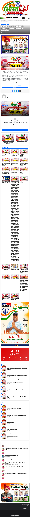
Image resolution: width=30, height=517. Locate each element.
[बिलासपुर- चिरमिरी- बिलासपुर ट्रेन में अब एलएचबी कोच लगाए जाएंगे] (15, 295)
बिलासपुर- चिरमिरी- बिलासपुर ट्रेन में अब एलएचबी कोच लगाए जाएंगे (15, 299)
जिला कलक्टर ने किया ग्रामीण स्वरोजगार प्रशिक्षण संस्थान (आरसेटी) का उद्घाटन (14, 382)
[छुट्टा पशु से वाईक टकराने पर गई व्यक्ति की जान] (24, 169)
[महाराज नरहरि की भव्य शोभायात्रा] (6, 277)
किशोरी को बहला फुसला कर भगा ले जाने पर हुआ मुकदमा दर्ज (12, 436)
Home (2, 20)
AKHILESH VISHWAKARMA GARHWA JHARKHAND (11, 464)
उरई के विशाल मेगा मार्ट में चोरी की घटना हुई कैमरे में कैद (12, 429)
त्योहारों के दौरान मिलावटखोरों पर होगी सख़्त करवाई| (23, 155)
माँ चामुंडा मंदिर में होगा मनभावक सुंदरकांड (6, 154)
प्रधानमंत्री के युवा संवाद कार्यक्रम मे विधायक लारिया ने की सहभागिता (14, 172)
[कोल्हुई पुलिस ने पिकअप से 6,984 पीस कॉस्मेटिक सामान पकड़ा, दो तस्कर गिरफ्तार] (15, 160)
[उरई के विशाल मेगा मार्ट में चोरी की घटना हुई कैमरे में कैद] (4, 430)
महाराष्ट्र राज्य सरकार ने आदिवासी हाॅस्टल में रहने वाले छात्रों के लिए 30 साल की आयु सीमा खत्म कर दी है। (5, 270)
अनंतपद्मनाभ (7, 456)
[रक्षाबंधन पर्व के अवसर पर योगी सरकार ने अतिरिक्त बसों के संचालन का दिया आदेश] (4, 427)
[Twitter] (14, 91)
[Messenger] (18, 91)
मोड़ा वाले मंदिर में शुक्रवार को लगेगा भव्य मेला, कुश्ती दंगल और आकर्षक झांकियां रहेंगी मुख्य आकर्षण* (9, 108)
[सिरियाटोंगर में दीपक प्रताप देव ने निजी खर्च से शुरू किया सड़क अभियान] (4, 409)
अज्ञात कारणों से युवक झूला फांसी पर (10, 422)
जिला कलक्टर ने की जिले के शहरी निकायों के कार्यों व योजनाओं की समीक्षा (14, 386)
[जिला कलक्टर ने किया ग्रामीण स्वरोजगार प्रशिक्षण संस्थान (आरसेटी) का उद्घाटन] (4, 383)
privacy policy (13, 514)
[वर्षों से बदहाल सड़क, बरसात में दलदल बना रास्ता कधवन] (4, 413)
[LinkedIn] (16, 91)
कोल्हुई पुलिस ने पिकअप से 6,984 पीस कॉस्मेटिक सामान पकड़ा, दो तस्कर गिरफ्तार (15, 163)
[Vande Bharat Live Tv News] (15, 8)
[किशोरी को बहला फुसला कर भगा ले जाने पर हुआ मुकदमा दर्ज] (4, 437)
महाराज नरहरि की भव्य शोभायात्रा (5, 279)
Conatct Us (16, 514)
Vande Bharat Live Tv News (20, 511)
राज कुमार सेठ (8, 94)
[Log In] (26, 18)
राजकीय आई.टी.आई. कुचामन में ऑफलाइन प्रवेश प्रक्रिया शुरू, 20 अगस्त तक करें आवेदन (15, 379)
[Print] (20, 91)
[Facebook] (12, 91)
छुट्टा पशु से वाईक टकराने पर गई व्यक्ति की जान (24, 172)
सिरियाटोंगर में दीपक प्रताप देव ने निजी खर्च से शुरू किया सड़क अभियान (14, 408)
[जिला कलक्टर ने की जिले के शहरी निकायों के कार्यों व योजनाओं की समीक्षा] (4, 387)
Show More (14, 87)
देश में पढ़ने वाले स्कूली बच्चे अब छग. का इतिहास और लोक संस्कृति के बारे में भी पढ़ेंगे (15, 389)
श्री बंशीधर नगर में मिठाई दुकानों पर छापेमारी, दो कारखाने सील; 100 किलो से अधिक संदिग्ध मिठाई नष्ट (6, 163)
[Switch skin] (28, 18)
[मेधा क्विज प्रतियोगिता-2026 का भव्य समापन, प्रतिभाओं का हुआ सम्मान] (4, 366)
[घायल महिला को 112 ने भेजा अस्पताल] (4, 420)
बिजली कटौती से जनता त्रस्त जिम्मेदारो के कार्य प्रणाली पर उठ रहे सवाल (15, 155)
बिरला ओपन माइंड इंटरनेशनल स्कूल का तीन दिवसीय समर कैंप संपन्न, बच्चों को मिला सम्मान (14, 459)
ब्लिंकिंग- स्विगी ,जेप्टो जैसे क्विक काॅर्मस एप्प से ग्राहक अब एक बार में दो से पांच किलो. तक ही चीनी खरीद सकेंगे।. (24, 163)
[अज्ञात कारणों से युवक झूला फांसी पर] (4, 423)
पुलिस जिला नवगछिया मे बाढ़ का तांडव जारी (5, 299)
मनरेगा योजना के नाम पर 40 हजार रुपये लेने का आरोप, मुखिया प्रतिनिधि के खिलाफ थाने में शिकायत (16, 415)
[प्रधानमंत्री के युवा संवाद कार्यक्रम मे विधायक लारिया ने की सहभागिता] (15, 169)
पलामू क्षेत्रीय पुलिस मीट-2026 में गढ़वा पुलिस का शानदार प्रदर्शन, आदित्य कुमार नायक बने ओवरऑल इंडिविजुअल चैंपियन (16, 474)
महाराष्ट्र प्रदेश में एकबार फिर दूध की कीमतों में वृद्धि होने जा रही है (11, 455)
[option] (15, 108)
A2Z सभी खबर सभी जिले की (10, 20)
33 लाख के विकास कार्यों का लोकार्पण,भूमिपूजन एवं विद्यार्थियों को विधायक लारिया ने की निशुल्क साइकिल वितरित (5, 173)
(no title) (21, 181)
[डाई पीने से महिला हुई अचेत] (4, 434)
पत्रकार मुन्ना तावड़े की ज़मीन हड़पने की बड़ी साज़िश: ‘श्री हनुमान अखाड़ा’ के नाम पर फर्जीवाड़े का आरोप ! (6, 182)
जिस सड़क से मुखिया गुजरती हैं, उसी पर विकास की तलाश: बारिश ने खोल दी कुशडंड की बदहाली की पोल (17, 375)
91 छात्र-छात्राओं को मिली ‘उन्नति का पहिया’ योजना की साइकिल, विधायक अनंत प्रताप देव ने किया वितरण (17, 393)
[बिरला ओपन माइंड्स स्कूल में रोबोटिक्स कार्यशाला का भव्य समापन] (4, 373)
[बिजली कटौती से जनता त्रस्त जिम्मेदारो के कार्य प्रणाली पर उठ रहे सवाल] (15, 151)
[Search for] (29, 18)
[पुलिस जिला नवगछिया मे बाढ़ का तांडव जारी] (6, 295)
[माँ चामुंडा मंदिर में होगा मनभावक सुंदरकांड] (6, 151)
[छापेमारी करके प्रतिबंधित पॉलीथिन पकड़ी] (4, 406)
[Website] (7, 97)
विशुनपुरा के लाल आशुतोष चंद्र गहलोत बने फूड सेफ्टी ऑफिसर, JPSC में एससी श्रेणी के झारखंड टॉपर (15, 466)
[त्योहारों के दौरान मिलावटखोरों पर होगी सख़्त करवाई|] (24, 151)
